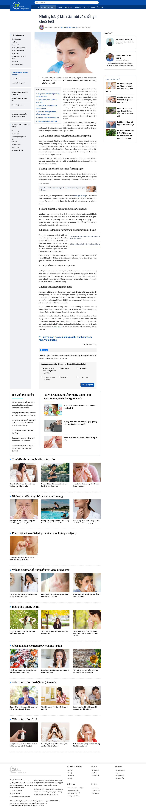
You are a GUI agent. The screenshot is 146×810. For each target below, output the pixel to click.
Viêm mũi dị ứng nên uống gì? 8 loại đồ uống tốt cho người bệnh (86, 671)
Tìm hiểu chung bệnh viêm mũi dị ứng (34, 459)
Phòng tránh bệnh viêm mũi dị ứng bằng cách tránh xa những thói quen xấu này (85, 633)
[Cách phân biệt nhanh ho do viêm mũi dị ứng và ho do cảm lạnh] (24, 582)
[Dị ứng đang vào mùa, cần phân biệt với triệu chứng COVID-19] (55, 582)
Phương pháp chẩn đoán (19, 48)
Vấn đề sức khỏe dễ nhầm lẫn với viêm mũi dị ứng (19, 115)
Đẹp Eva (93, 773)
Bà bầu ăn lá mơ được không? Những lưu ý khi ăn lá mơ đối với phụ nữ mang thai (125, 134)
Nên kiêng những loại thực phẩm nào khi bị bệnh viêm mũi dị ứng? (23, 671)
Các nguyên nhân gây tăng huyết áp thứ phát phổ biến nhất (23, 439)
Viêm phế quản (16, 144)
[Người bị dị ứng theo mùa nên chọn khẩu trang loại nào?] (24, 619)
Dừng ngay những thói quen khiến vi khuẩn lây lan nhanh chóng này (24, 414)
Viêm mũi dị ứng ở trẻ (18, 105)
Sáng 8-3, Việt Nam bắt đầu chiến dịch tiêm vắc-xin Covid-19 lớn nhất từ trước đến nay (24, 423)
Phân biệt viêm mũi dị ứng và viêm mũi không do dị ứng (44, 533)
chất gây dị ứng (80, 196)
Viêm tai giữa (15, 134)
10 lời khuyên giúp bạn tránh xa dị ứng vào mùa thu (55, 632)
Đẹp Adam (119, 773)
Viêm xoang (15, 131)
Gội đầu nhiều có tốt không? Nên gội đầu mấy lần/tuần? (125, 99)
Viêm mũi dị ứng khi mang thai (19, 100)
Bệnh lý (69, 773)
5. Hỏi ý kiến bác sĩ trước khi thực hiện (47, 117)
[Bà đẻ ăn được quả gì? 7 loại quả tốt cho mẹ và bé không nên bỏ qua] (111, 85)
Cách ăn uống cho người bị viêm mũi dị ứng (37, 646)
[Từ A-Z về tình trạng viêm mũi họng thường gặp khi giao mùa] (24, 472)
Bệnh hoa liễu (120, 778)
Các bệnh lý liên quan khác (20, 126)
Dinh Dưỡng (77, 7)
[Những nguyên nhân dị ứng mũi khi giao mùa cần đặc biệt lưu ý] (87, 695)
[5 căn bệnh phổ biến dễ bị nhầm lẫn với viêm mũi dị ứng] (87, 582)
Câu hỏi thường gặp (17, 64)
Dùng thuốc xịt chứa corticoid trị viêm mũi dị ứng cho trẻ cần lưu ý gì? (23, 745)
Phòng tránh (15, 53)
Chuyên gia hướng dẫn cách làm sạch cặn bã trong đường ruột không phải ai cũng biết (23, 405)
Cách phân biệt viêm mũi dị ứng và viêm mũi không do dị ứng (22, 559)
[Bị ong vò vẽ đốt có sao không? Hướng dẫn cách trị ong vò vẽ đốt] (111, 110)
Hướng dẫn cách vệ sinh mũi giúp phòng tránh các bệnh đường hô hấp (80, 423)
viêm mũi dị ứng (75, 355)
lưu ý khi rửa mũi (50, 355)
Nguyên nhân (15, 45)
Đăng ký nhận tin (87, 385)
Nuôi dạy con (95, 793)
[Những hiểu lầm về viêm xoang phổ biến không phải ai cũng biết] (24, 509)
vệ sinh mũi (56, 327)
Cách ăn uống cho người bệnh (19, 57)
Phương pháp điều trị (18, 50)
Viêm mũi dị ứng (18, 35)
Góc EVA (60, 7)
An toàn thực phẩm (73, 790)
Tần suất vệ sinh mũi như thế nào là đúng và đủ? (80, 439)
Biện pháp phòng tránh (25, 607)
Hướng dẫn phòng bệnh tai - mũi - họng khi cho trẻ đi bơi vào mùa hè (55, 522)
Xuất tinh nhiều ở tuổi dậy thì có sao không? (125, 123)
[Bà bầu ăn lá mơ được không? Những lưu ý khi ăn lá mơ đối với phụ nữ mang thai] (111, 132)
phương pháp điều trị (87, 355)
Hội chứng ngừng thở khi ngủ (19, 138)
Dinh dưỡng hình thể (73, 793)
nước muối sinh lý (50, 358)
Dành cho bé (95, 788)
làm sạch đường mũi (62, 355)
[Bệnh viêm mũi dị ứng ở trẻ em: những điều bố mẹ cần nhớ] (87, 732)
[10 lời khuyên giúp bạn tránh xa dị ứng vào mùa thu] (55, 619)
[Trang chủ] (38, 7)
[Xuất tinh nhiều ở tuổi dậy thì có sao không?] (111, 124)
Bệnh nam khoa (120, 770)
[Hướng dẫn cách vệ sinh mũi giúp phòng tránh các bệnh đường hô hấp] (53, 426)
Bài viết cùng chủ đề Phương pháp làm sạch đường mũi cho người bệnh (67, 397)
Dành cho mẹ (95, 790)
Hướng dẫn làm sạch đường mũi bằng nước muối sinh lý (80, 407)
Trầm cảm (70, 775)
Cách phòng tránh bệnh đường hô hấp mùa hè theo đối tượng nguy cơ (86, 522)
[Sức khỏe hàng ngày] (20, 5)
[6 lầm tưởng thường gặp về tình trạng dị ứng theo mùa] (87, 472)
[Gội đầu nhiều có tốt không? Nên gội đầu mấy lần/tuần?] (111, 99)
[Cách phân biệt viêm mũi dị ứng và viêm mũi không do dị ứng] (24, 545)
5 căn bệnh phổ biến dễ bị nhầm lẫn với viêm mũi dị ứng (86, 595)
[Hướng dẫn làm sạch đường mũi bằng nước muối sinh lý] (53, 410)
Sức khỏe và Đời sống (48, 7)
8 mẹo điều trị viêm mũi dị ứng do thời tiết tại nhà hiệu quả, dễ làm (23, 708)
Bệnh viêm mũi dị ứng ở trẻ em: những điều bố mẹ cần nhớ (86, 745)
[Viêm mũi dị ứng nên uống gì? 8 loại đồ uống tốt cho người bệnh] (87, 658)
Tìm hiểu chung (16, 39)
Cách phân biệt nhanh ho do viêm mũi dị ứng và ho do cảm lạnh (23, 595)
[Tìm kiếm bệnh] (95, 2)
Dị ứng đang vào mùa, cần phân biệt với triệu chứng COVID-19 (55, 595)
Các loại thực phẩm (73, 796)
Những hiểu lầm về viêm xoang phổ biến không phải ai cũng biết (22, 522)
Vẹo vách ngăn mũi (17, 150)
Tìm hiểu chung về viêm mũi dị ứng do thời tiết (54, 708)
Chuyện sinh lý (120, 775)
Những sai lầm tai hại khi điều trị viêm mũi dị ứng (85, 244)
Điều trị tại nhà (16, 79)
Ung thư (69, 770)
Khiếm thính (15, 147)
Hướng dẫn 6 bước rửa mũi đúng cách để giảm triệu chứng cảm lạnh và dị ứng (62, 189)
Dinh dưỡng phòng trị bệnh (75, 788)
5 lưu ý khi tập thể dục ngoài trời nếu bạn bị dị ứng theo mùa (54, 485)
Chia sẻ (45, 350)
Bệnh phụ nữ (95, 770)
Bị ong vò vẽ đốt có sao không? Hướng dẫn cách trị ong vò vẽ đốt (125, 112)
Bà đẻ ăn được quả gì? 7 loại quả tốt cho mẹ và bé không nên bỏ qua (119, 87)
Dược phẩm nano (97, 7)
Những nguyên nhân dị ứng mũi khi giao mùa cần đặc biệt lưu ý (85, 708)
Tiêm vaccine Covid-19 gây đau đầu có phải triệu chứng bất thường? (23, 448)
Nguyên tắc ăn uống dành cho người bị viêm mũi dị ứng (55, 671)
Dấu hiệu (14, 42)
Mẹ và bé (86, 7)
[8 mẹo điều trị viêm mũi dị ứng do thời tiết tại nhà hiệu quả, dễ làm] (24, 695)
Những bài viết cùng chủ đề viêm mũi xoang (37, 496)
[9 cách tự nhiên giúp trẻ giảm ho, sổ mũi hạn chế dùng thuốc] (55, 732)
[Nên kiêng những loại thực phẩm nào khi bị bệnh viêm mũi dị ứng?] (24, 658)
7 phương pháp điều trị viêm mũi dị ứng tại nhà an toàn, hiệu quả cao (85, 237)
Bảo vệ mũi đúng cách (18, 83)
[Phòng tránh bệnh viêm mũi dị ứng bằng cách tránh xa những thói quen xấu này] (87, 619)
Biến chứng (15, 61)
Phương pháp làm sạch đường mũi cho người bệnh (50, 371)
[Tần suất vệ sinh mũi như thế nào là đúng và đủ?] (53, 442)
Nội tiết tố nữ (95, 775)
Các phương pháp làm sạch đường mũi (20, 73)
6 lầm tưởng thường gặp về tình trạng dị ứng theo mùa (86, 485)
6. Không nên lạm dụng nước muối (46, 121)
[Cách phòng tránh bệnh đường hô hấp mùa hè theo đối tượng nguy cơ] (87, 509)
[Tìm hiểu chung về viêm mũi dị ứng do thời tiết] (55, 695)
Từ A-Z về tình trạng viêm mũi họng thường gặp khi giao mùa (22, 485)
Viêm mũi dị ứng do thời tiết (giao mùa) (20, 93)
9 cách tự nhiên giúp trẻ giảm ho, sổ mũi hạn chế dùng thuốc (54, 745)
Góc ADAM (68, 7)
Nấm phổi (14, 141)
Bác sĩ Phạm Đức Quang (69, 27)
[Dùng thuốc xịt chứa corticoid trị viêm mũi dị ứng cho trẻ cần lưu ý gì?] (24, 732)
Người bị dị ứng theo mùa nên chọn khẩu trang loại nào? (22, 632)
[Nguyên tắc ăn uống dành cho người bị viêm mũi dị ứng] (55, 658)
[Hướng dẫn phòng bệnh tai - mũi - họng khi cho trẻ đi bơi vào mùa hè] (55, 509)
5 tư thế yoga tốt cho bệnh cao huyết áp (23, 431)
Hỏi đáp (69, 778)
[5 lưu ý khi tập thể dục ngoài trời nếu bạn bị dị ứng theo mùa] (55, 472)
